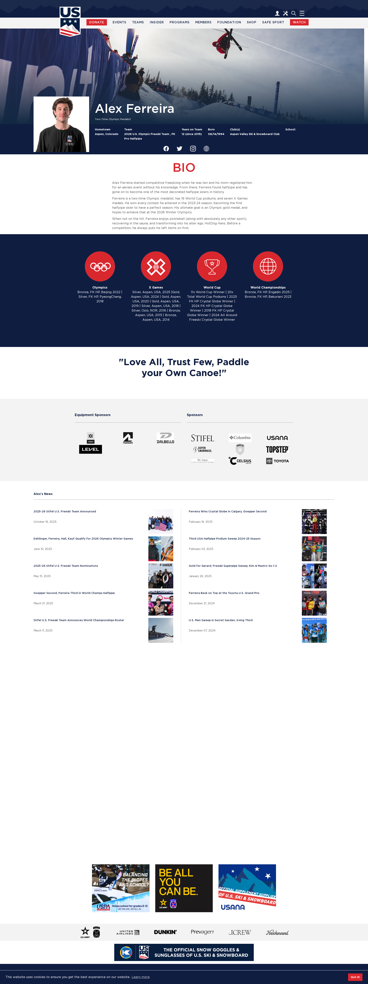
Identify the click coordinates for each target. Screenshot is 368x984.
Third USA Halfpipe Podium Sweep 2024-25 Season (224, 538)
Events (119, 22)
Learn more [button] (141, 977)
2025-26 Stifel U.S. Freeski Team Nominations (66, 565)
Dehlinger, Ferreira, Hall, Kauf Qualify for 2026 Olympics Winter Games (83, 538)
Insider (157, 22)
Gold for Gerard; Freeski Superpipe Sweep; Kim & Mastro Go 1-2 (233, 565)
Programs (180, 22)
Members (203, 22)
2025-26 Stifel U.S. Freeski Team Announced (65, 511)
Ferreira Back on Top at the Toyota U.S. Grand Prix (224, 593)
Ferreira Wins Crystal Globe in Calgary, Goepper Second (228, 511)
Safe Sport (273, 22)
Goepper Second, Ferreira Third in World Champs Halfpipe (74, 593)
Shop (251, 22)
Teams (138, 22)
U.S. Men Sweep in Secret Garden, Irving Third (221, 620)
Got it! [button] (355, 977)
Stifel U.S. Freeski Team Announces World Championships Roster (79, 620)
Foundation (229, 22)
